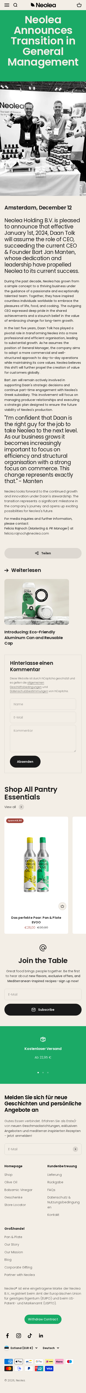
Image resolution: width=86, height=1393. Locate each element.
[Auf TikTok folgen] (30, 1336)
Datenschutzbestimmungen (29, 691)
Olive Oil (10, 1182)
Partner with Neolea (19, 1275)
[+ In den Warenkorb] (62, 906)
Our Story (11, 1244)
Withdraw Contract (43, 1319)
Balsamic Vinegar (18, 1190)
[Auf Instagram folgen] (19, 1336)
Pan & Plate (13, 1237)
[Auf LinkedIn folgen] (41, 1336)
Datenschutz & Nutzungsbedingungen (63, 1202)
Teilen (46, 553)
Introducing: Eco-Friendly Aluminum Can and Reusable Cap (33, 637)
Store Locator (15, 1205)
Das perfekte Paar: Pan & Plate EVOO (36, 919)
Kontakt (53, 1215)
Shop (8, 1174)
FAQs (51, 1190)
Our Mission (13, 1252)
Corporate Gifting (18, 1267)
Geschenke (13, 1197)
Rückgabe (55, 1182)
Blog (7, 1259)
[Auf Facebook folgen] (7, 1336)
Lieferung (54, 1174)
